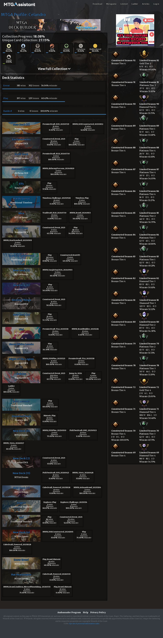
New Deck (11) (21, 473)
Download (97, 4)
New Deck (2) (21, 458)
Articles (145, 4)
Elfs (21, 183)
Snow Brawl (21, 559)
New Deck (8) (21, 285)
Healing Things (21, 299)
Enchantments (21, 139)
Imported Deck (21, 416)
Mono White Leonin (21, 344)
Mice (21, 213)
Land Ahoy (21, 228)
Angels (21, 502)
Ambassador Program (69, 612)
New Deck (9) (21, 314)
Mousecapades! (21, 168)
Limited (123, 4)
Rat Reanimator (21, 574)
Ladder (135, 4)
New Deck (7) (21, 487)
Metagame (111, 4)
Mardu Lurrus (21, 198)
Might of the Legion (21, 359)
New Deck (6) (21, 430)
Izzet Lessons (21, 401)
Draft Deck (21, 154)
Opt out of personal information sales (84, 623)
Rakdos (21, 373)
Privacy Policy (98, 612)
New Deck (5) (21, 124)
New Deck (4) (21, 532)
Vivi (21, 329)
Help (85, 612)
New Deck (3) (21, 270)
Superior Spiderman (21, 255)
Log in (156, 4)
